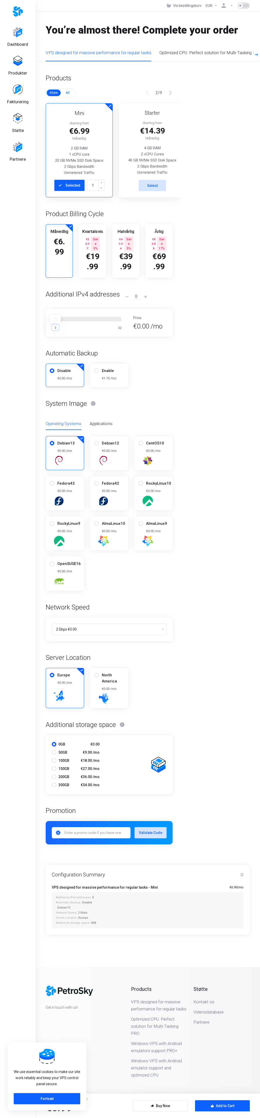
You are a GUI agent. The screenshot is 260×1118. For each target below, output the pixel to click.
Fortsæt (47, 1099)
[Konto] (227, 5)
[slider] (55, 319)
